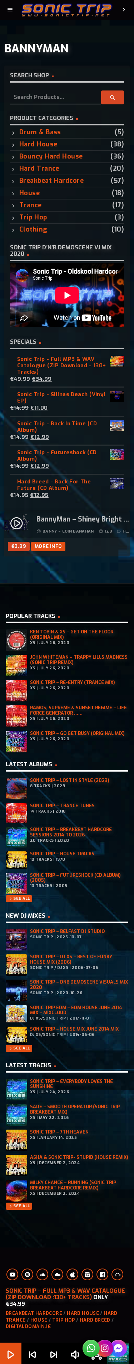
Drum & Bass (40, 132)
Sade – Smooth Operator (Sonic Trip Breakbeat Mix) (75, 1109)
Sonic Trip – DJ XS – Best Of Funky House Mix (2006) (71, 959)
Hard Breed (95, 1320)
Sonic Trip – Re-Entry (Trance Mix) (72, 682)
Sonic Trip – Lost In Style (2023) (69, 780)
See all (19, 898)
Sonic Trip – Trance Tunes (62, 806)
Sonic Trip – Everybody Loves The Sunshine (71, 1084)
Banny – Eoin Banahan (68, 531)
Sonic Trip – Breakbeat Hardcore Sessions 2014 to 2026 (71, 832)
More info (48, 546)
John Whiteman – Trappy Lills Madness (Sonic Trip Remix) (79, 659)
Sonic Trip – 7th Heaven (59, 1132)
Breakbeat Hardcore (51, 181)
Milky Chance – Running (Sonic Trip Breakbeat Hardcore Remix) (73, 1185)
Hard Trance (39, 169)
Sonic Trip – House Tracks (62, 854)
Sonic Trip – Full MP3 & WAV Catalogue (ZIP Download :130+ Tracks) (65, 1294)
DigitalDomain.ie (28, 1326)
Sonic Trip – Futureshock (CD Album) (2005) (75, 877)
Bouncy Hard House (51, 156)
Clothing (33, 229)
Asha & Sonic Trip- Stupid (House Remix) (79, 1157)
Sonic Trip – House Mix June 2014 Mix (74, 1029)
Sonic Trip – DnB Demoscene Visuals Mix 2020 (79, 984)
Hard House (38, 144)
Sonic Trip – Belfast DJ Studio (67, 931)
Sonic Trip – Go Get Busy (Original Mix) (77, 733)
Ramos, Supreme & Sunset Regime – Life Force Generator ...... (78, 710)
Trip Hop (33, 217)
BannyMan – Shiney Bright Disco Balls (82, 520)
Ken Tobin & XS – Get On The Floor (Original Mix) (71, 634)
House (29, 193)
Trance (30, 205)
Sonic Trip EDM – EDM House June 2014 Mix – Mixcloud (76, 1010)
